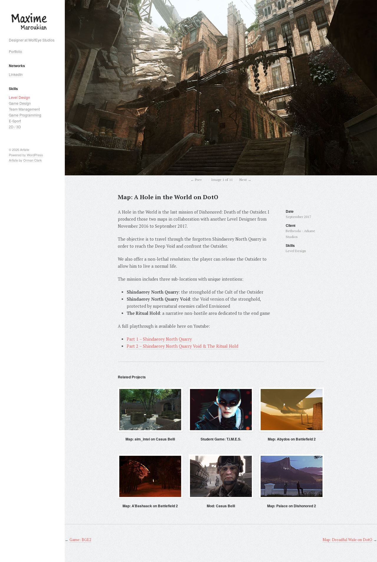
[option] (221, 87)
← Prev (196, 179)
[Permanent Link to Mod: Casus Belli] (220, 476)
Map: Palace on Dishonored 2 (291, 505)
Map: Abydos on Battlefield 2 (292, 439)
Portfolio (15, 51)
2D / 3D (15, 126)
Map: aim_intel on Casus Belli (150, 439)
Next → (245, 179)
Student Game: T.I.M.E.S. (221, 439)
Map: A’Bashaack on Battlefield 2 (150, 505)
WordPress (35, 154)
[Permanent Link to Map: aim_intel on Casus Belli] (150, 410)
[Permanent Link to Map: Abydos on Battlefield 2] (291, 410)
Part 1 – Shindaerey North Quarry (159, 339)
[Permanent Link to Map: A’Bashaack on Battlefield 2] (150, 476)
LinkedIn (16, 74)
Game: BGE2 (80, 539)
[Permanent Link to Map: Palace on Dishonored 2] (291, 476)
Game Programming (25, 114)
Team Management (24, 109)
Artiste (13, 160)
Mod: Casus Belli (221, 505)
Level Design (19, 97)
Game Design (20, 103)
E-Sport (15, 120)
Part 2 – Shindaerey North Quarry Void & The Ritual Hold (182, 346)
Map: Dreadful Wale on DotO (347, 539)
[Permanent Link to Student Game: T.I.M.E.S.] (220, 410)
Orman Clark (32, 160)
